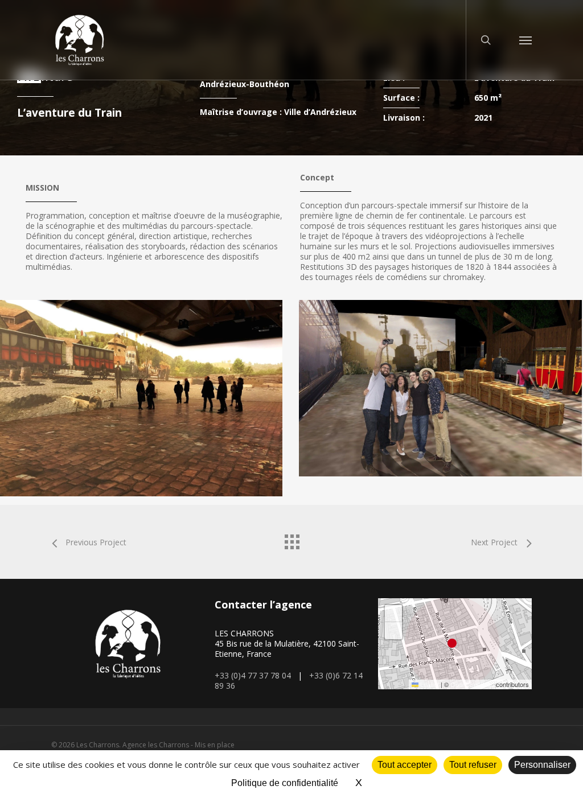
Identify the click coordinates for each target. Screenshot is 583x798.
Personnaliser (542, 765)
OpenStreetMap (472, 684)
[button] (525, 40)
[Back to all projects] (291, 539)
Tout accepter (404, 765)
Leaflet (428, 684)
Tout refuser (472, 765)
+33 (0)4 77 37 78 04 (253, 675)
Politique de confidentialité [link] (284, 783)
